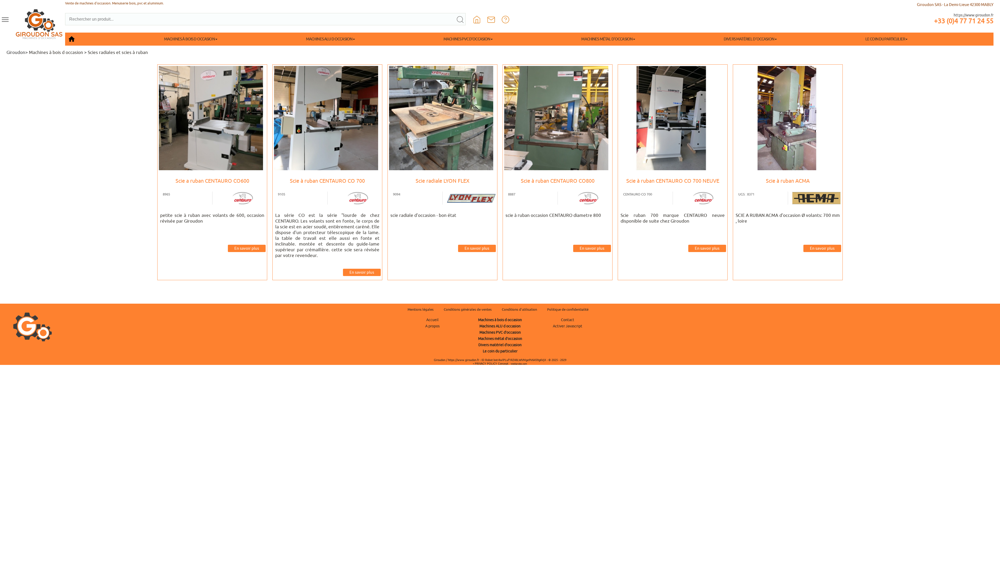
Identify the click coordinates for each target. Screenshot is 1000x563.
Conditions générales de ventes (468, 309)
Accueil (432, 320)
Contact (567, 320)
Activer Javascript (567, 326)
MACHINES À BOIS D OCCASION (189, 39)
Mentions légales (421, 309)
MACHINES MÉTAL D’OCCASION (607, 39)
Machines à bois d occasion (56, 52)
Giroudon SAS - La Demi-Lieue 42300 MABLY (955, 5)
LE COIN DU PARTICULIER (885, 39)
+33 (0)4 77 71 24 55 (963, 21)
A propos (432, 326)
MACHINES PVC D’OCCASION (466, 39)
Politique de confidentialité (568, 309)
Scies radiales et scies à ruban (118, 52)
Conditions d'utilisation (519, 309)
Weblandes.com (519, 364)
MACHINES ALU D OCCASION (329, 39)
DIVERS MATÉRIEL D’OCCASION (749, 39)
